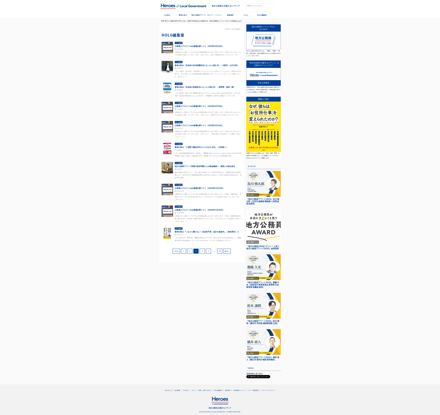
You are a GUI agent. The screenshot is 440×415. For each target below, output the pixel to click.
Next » (227, 251)
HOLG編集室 (262, 15)
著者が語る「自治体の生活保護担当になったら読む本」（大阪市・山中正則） (207, 65)
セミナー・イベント (214, 15)
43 (220, 251)
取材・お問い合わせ (205, 390)
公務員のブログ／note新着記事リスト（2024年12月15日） (199, 188)
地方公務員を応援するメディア (220, 408)
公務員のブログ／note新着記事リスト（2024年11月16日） (199, 210)
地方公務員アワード (198, 15)
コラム (246, 15)
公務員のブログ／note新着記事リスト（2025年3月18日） (199, 125)
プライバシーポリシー (268, 390)
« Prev (176, 251)
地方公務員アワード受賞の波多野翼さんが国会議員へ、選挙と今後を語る (205, 166)
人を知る (167, 15)
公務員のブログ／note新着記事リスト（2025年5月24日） (199, 46)
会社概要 (177, 390)
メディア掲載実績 (252, 390)
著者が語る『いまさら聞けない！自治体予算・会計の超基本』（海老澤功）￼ (207, 232)
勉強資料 (230, 15)
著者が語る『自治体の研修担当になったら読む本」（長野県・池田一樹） (205, 87)
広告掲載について (238, 390)
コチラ (239, 21)
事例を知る (183, 15)
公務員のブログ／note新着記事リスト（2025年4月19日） (199, 106)
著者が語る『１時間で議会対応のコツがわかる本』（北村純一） (201, 147)
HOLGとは (168, 390)
